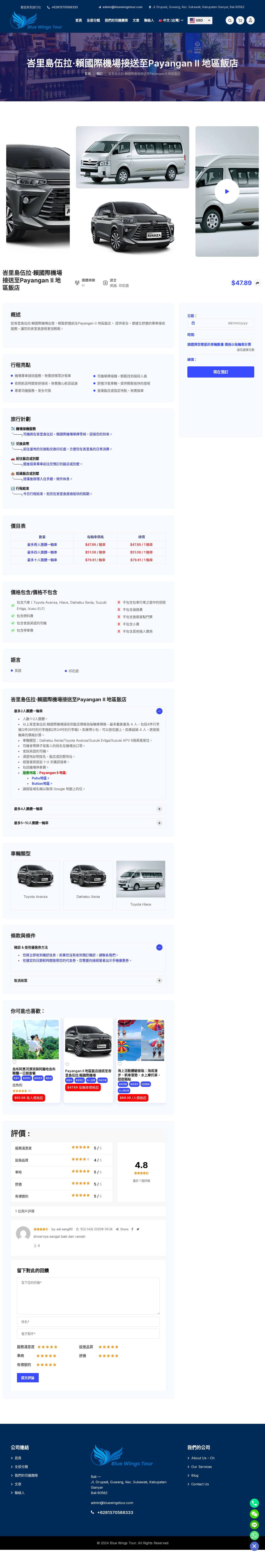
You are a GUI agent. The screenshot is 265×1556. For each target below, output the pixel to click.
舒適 (18, 1184)
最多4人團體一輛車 (28, 809)
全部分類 (93, 20)
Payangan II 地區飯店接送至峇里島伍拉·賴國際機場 (88, 1073)
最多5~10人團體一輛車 (31, 823)
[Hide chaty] (254, 1546)
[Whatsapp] (254, 1535)
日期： (192, 316)
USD (199, 20)
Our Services (201, 1467)
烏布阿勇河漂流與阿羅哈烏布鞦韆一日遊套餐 (33, 1071)
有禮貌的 (21, 1196)
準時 (18, 1172)
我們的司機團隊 (116, 20)
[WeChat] (254, 1513)
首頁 (78, 20)
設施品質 (21, 1160)
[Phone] (254, 1503)
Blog (194, 1475)
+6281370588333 (64, 7)
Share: (124, 1229)
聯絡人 (149, 20)
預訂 (99, 74)
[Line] (254, 1524)
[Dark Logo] (36, 20)
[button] (200, 20)
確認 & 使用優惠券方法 (31, 947)
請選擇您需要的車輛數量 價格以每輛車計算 (219, 344)
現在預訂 (220, 372)
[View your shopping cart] (240, 20)
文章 (136, 20)
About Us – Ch (202, 1458)
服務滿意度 (23, 1148)
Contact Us (200, 1484)
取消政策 (20, 980)
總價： (192, 359)
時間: (191, 335)
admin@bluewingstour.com (122, 7)
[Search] (230, 20)
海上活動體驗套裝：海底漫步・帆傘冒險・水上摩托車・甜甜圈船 (139, 1075)
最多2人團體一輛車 (28, 711)
